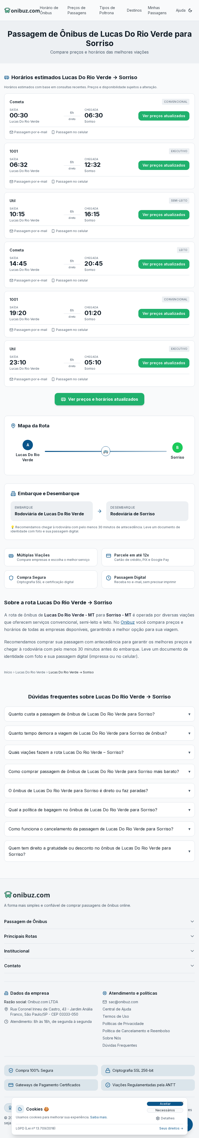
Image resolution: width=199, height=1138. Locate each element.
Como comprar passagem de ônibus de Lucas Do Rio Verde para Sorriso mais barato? (99, 771)
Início (8, 672)
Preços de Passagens (77, 10)
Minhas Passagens (157, 10)
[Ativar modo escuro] (190, 10)
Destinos (134, 10)
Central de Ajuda (117, 1009)
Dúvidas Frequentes (120, 1045)
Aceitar (165, 1104)
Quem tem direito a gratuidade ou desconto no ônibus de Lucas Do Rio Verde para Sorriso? (99, 851)
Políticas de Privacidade (123, 1023)
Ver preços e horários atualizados (103, 399)
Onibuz (128, 622)
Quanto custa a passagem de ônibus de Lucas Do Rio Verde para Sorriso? (99, 714)
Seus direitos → (171, 1128)
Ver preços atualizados (164, 116)
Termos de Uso (116, 1016)
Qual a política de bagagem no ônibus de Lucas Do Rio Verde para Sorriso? (99, 809)
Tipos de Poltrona (107, 10)
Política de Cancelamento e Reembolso (136, 1031)
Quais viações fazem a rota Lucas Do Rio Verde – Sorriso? (99, 752)
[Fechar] (182, 1103)
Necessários (165, 1110)
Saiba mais (98, 1117)
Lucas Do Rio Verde (30, 672)
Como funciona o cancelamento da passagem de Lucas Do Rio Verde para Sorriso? (99, 828)
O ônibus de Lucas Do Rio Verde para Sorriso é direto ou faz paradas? (99, 790)
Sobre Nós (112, 1038)
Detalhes (168, 1118)
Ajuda (181, 10)
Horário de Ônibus (49, 10)
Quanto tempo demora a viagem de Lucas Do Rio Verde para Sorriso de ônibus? (99, 733)
